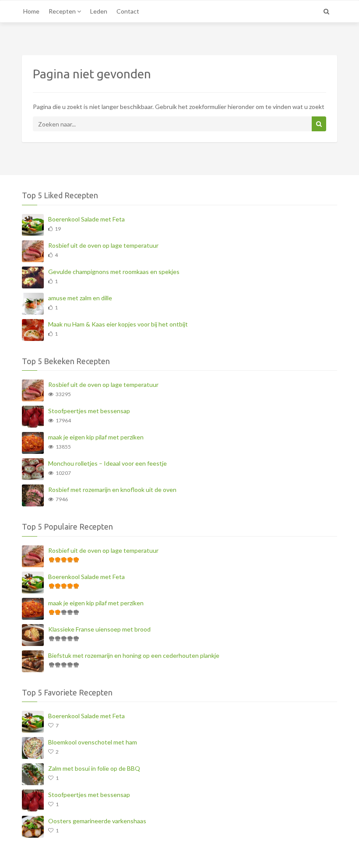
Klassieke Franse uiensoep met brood (99, 629)
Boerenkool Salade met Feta (86, 219)
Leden (98, 11)
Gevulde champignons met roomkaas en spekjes (114, 271)
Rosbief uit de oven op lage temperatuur (103, 245)
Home (31, 11)
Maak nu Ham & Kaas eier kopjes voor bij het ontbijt (118, 324)
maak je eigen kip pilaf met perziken (96, 437)
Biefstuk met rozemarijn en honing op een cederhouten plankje (133, 655)
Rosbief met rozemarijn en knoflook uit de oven (112, 489)
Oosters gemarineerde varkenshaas (97, 821)
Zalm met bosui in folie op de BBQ (94, 768)
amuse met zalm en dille (80, 298)
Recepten (63, 11)
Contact (127, 11)
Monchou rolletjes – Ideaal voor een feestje (107, 463)
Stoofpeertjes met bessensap (89, 410)
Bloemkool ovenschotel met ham (92, 742)
